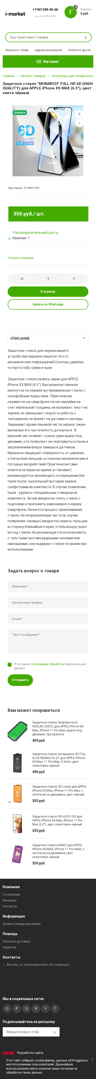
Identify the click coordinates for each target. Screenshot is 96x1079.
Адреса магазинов (48, 50)
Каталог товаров (33, 76)
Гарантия (9, 947)
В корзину (48, 291)
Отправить (20, 680)
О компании (11, 894)
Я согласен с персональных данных (50, 666)
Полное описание (20, 258)
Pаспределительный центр (35, 233)
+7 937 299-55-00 (45, 9)
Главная (9, 76)
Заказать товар (17, 50)
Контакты (10, 906)
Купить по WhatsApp (48, 304)
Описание (20, 338)
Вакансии (9, 900)
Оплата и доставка (82, 50)
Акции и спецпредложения (22, 924)
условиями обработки (48, 664)
